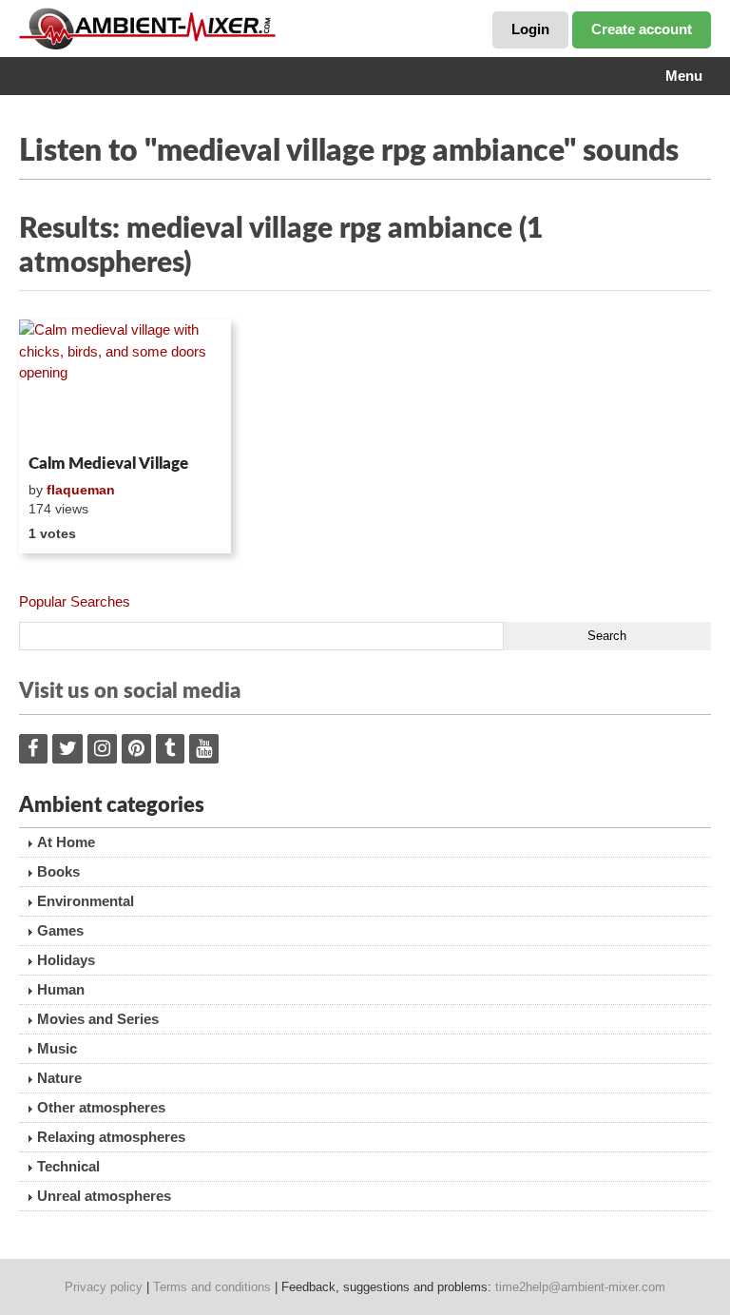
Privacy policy (104, 1287)
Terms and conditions (212, 1287)
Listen (65, 422)
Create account (641, 29)
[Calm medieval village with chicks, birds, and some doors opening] (125, 383)
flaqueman (81, 489)
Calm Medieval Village (108, 463)
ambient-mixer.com (161, 28)
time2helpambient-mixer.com (580, 1287)
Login (530, 29)
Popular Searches (74, 601)
